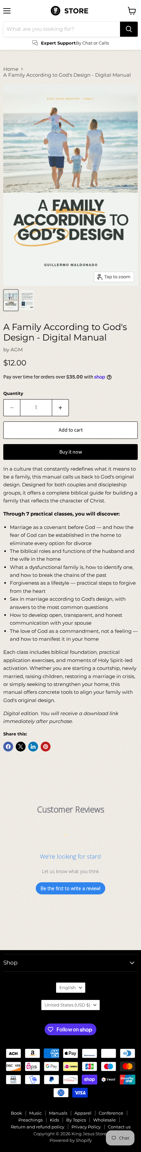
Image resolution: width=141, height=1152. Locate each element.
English (67, 987)
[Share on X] (21, 747)
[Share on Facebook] (8, 747)
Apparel (82, 1113)
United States (67, 1004)
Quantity (13, 393)
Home (10, 69)
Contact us (119, 1126)
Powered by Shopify (71, 1140)
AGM (16, 349)
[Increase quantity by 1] (60, 407)
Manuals (58, 1113)
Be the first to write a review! (70, 888)
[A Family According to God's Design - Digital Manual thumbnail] (11, 300)
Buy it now (70, 452)
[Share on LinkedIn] (33, 747)
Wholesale (104, 1120)
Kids (54, 1120)
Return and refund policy (37, 1126)
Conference (111, 1113)
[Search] (129, 29)
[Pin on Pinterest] (45, 747)
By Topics (76, 1120)
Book (16, 1113)
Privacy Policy (86, 1126)
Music (35, 1113)
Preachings (30, 1120)
